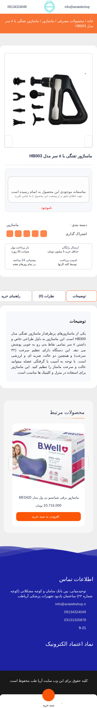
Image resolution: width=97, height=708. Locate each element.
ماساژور (48, 21)
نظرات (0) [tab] (46, 296)
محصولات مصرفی (70, 21)
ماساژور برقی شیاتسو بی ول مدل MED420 (49, 497)
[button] (21, 701)
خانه (90, 21)
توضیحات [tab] (79, 296)
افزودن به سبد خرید (45, 516)
